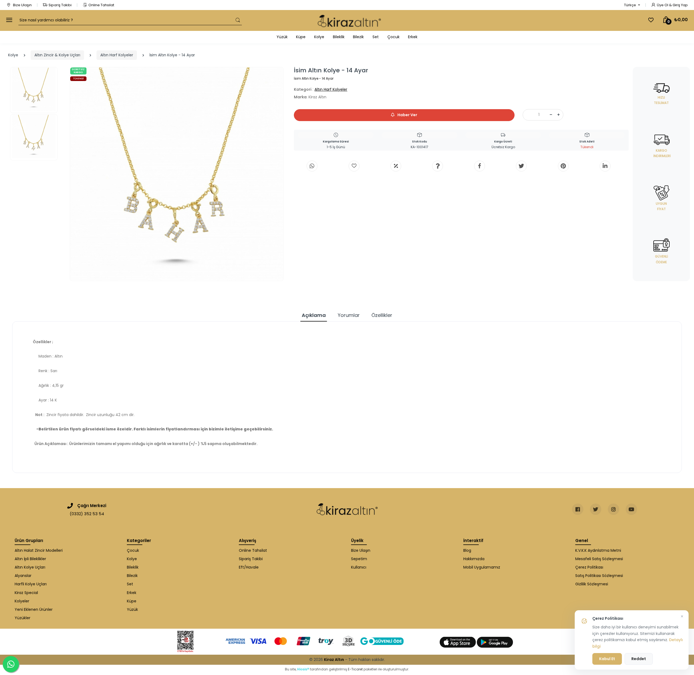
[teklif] (395, 166)
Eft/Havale (249, 567)
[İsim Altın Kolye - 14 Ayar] (177, 174)
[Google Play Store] (495, 642)
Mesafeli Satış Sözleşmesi (599, 559)
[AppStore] (458, 642)
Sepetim (359, 559)
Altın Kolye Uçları (30, 567)
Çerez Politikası (589, 567)
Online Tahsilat (101, 5)
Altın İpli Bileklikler (30, 559)
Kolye (319, 37)
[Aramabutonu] (238, 20)
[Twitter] (521, 166)
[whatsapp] (312, 166)
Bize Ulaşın (22, 5)
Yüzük (282, 37)
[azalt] (551, 115)
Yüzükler (22, 618)
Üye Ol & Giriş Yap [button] (672, 5)
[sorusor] (437, 166)
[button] (632, 5)
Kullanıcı (358, 567)
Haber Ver (407, 115)
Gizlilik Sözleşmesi (591, 584)
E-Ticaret (355, 669)
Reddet (638, 658)
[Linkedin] (605, 166)
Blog (467, 550)
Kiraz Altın (334, 659)
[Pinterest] (563, 166)
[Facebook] (479, 166)
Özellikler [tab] (381, 315)
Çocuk (393, 37)
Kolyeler (22, 601)
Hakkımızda (473, 559)
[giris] (354, 166)
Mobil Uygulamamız (481, 567)
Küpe (301, 37)
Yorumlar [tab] (349, 315)
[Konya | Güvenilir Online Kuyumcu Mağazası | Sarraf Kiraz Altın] (347, 509)
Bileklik (339, 37)
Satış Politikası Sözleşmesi (599, 575)
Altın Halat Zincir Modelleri (39, 550)
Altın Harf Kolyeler (116, 55)
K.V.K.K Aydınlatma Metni (598, 550)
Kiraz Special (26, 592)
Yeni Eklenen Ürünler (34, 609)
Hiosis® (303, 669)
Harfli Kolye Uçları (31, 584)
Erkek (412, 37)
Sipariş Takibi (60, 5)
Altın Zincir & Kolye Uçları (57, 55)
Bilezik (358, 37)
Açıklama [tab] (314, 315)
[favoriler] (651, 20)
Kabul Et (607, 658)
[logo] (349, 20)
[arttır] (558, 115)
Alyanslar (23, 575)
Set (375, 37)
